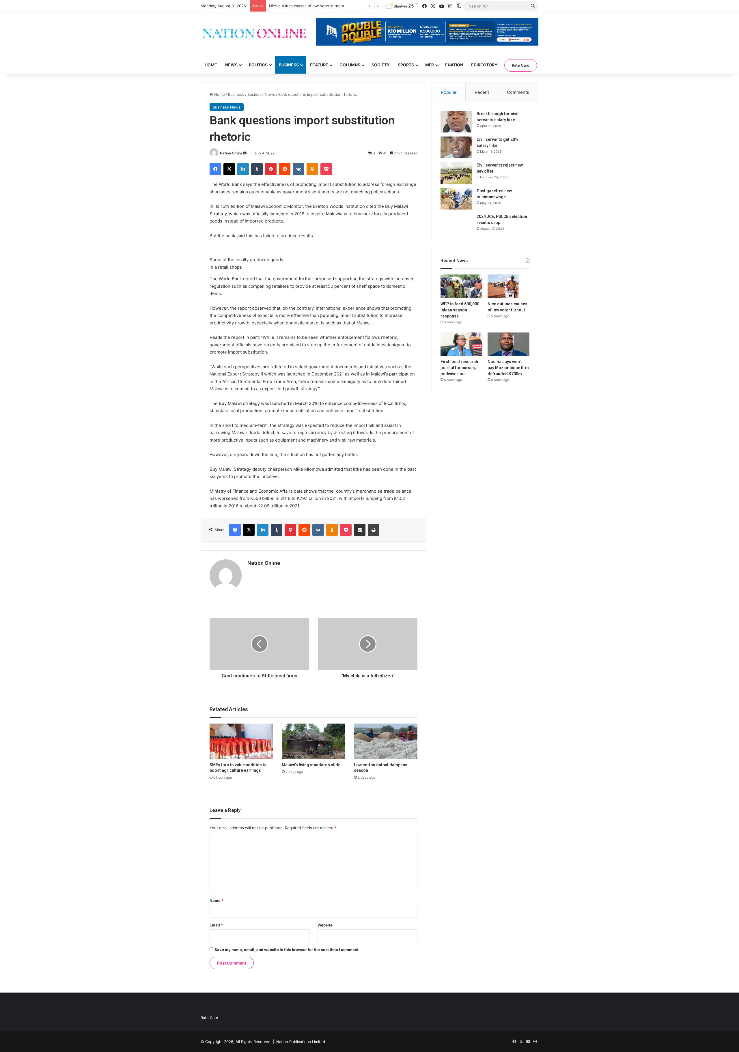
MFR (429, 64)
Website (325, 925)
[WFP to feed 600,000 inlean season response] (461, 286)
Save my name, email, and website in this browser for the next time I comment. (287, 949)
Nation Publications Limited (300, 1041)
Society (381, 64)
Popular (449, 92)
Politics (258, 64)
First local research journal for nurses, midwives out (316, 5)
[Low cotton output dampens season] (385, 741)
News (231, 64)
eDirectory (484, 64)
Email (216, 925)
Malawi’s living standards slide (311, 765)
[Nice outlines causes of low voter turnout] (508, 286)
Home (211, 64)
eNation (454, 64)
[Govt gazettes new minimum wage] (456, 199)
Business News (261, 94)
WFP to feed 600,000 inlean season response (460, 310)
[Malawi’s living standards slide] (313, 741)
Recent (482, 92)
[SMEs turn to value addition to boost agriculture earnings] (241, 741)
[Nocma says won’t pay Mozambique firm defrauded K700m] (508, 344)
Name (216, 900)
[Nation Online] (254, 34)
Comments (518, 92)
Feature (319, 64)
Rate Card (520, 65)
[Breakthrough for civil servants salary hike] (456, 121)
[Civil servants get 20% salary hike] (456, 147)
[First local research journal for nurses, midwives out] (461, 344)
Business (289, 64)
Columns (349, 64)
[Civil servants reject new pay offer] (456, 173)
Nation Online (231, 153)
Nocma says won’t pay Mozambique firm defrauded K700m (508, 367)
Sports (406, 64)
